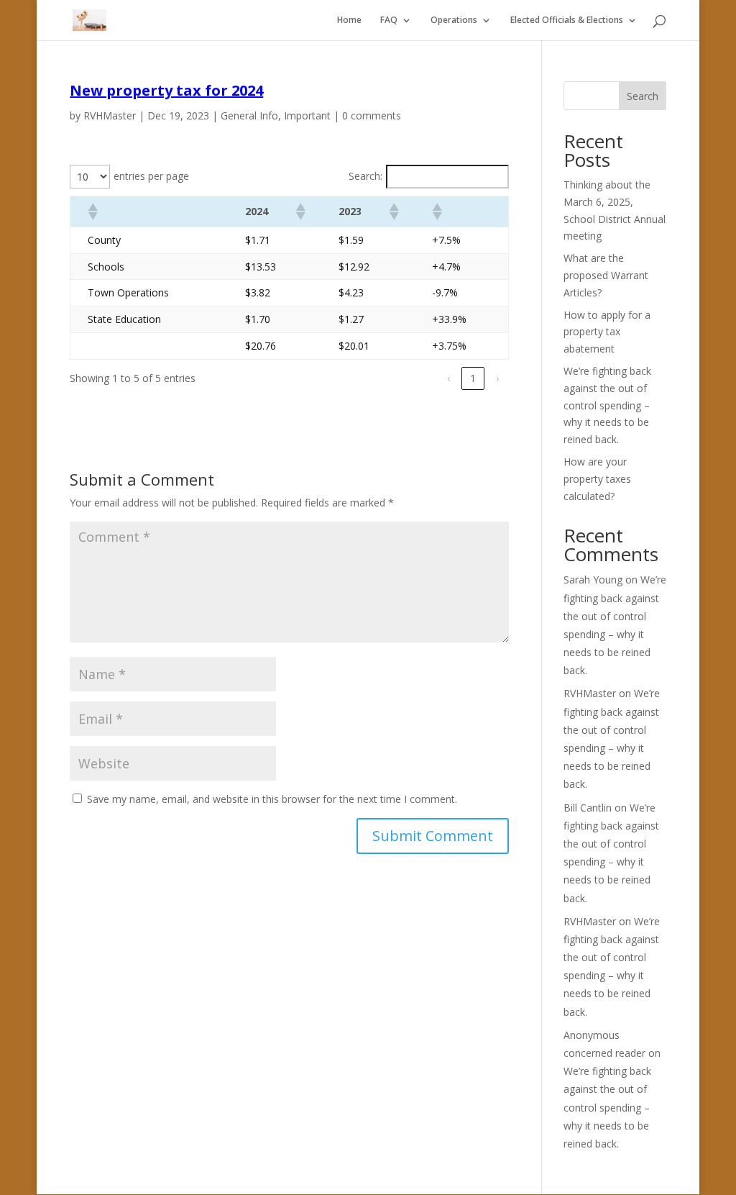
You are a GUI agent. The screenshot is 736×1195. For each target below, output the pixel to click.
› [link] (497, 378)
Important (307, 115)
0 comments (371, 115)
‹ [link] (448, 378)
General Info (249, 115)
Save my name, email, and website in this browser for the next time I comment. (272, 799)
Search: (365, 176)
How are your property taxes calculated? (597, 479)
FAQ (388, 20)
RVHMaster (109, 115)
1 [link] (473, 378)
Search (642, 96)
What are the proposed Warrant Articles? (606, 275)
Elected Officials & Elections (566, 20)
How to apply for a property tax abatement (607, 332)
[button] (92, 211)
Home (349, 20)
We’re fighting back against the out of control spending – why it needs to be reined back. (607, 405)
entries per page (151, 176)
